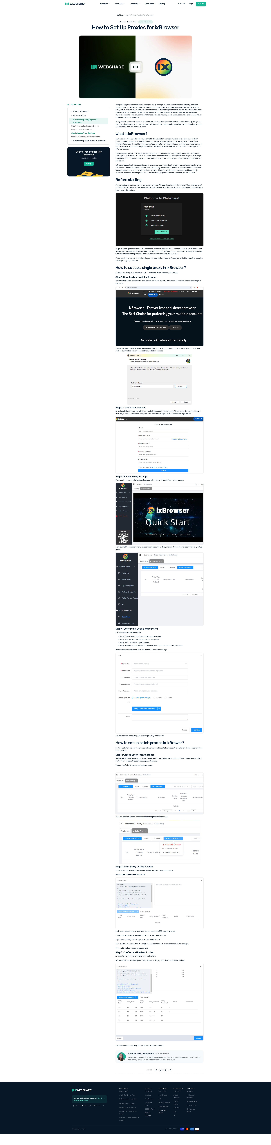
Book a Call (181, 4)
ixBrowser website (130, 281)
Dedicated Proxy (148, 1104)
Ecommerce (163, 1091)
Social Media (163, 1095)
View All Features (148, 1114)
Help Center (177, 1091)
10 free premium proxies (144, 188)
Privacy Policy (191, 1105)
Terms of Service (192, 1101)
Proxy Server (123, 1091)
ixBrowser (139, 105)
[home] (76, 4)
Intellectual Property (190, 1096)
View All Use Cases (163, 1111)
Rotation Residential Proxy (128, 1099)
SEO (160, 1099)
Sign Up (201, 4)
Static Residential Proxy (127, 1095)
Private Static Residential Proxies (128, 1113)
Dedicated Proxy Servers (127, 1108)
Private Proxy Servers (126, 1104)
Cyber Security (164, 1106)
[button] (105, 4)
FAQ (175, 1115)
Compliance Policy (191, 1110)
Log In (191, 4)
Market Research (164, 1103)
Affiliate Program (176, 1096)
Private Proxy (149, 1099)
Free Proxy (148, 1091)
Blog (175, 1112)
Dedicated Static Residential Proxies (129, 1119)
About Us (190, 1091)
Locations (148, 1095)
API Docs (177, 1108)
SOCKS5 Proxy (150, 1109)
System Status (176, 1103)
